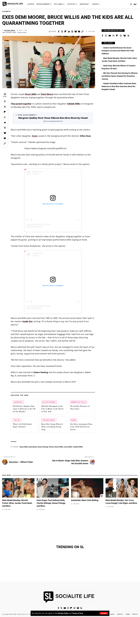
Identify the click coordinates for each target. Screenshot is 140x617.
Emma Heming (43, 447)
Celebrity (6, 11)
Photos (51, 447)
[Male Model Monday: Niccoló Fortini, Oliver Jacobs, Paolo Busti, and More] (18, 488)
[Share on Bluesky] (75, 31)
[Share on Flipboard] (65, 31)
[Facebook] (102, 35)
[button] (104, 613)
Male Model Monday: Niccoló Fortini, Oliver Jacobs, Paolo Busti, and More (17, 503)
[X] (106, 35)
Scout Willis (68, 447)
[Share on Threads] (72, 31)
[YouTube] (109, 35)
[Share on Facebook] (58, 31)
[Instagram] (113, 35)
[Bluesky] (124, 35)
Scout (35, 136)
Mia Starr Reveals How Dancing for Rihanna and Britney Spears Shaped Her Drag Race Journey (120, 76)
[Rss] (128, 35)
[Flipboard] (117, 35)
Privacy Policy (63, 613)
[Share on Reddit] (68, 31)
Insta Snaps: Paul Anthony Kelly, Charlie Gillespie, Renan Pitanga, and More (51, 503)
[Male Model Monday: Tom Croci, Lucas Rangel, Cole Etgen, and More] (122, 488)
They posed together (21, 103)
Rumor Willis (58, 447)
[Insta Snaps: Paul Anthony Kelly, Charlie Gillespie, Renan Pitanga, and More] (53, 488)
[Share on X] (62, 31)
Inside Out (27, 321)
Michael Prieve (9, 30)
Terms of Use (77, 613)
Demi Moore (47, 94)
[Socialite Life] (13, 4)
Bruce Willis (30, 94)
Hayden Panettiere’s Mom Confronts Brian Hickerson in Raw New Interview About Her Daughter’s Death (119, 86)
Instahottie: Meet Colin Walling (84, 500)
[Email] (78, 31)
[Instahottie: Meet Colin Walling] (87, 488)
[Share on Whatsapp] (4, 117)
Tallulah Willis (73, 103)
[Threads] (120, 35)
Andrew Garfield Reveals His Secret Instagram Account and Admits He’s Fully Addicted (118, 51)
